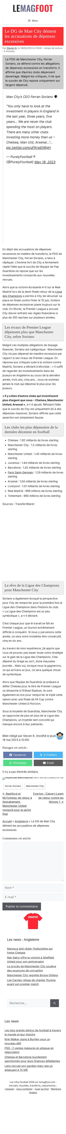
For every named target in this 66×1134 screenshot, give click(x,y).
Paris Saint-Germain (20, 472)
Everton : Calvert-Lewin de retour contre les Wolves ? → (48, 797)
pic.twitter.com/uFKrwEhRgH (28, 147)
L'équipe (9, 1088)
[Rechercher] (54, 1003)
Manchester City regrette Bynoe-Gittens (32, 975)
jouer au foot (42, 1088)
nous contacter (24, 1088)
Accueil (7, 821)
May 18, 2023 (45, 162)
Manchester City (35, 786)
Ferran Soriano (13, 786)
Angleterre (21, 821)
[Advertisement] (33, 204)
